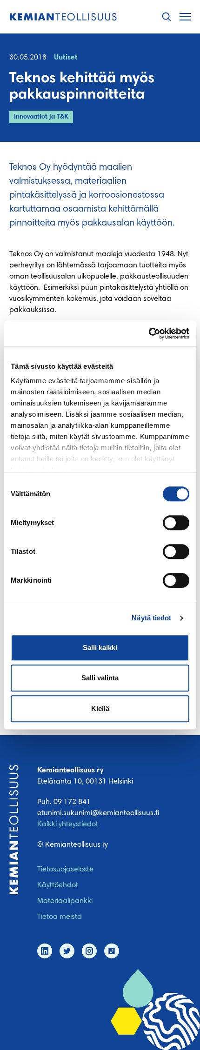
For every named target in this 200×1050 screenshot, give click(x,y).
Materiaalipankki (65, 901)
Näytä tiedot (151, 618)
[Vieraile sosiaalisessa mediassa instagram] (89, 951)
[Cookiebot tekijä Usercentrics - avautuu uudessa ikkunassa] (148, 333)
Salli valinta (100, 678)
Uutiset (66, 57)
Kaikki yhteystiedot (67, 824)
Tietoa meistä (59, 917)
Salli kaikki (100, 647)
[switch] (176, 522)
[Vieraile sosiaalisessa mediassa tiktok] (111, 951)
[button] (166, 17)
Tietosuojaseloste (65, 869)
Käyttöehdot (57, 885)
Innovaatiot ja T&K (41, 117)
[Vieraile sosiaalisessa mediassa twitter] (67, 951)
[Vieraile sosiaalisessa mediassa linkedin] (44, 951)
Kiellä (100, 708)
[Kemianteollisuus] (63, 17)
